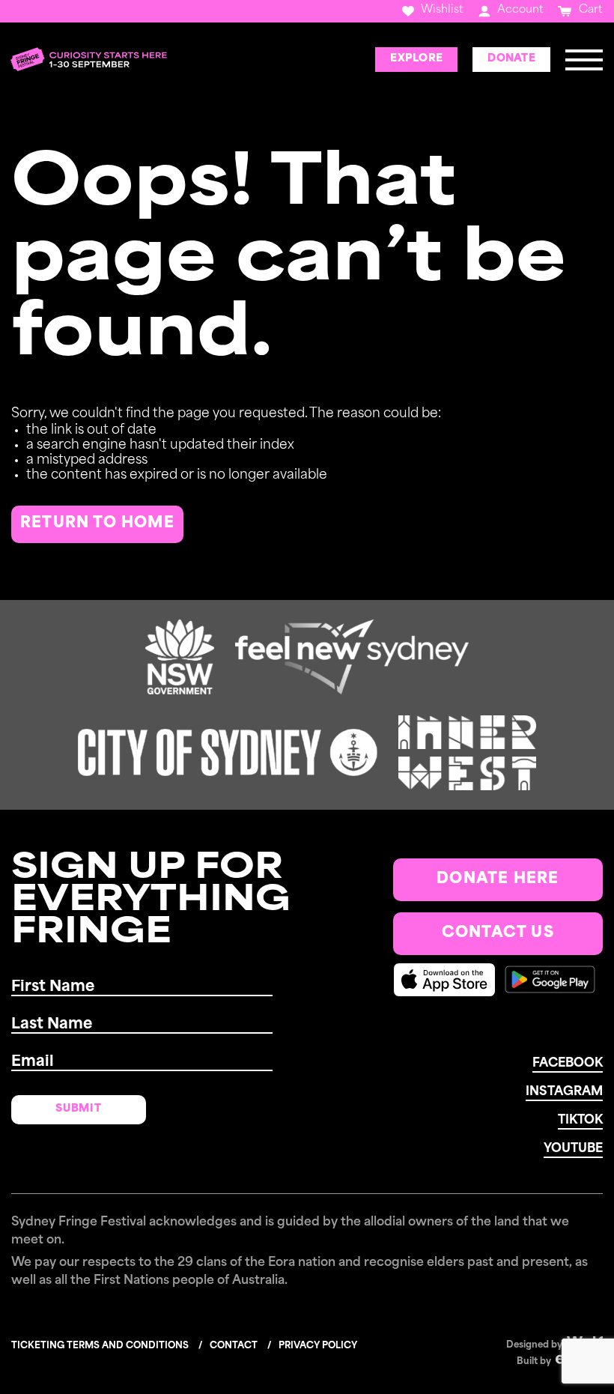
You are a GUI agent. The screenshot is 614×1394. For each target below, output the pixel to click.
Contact (234, 1346)
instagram (564, 1092)
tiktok (580, 1121)
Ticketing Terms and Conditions (100, 1346)
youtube (573, 1149)
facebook (567, 1064)
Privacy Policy (318, 1346)
